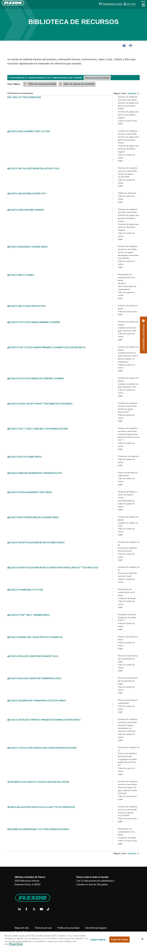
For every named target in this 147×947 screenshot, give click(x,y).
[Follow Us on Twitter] (35, 909)
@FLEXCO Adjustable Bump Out (26, 193)
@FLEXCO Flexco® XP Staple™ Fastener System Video (39, 403)
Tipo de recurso (18, 78)
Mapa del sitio (22, 928)
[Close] (142, 939)
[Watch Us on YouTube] (42, 909)
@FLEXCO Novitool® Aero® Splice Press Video (36, 542)
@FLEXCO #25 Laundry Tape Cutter (28, 131)
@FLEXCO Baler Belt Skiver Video (27, 246)
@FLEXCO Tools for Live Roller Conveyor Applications (42, 747)
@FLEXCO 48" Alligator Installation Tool (33, 168)
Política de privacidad (68, 928)
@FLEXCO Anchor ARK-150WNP (25, 209)
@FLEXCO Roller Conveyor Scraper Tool (32, 656)
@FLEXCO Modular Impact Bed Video (29, 492)
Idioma (78, 78)
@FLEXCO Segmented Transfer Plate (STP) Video (36, 700)
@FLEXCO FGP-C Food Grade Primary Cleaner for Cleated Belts (46, 347)
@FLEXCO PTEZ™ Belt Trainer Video (28, 614)
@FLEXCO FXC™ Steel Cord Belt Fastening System (37, 428)
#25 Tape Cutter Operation (24, 97)
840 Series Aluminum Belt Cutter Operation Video (38, 829)
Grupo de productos (39, 78)
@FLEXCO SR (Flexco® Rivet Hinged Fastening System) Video (44, 719)
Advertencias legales (96, 928)
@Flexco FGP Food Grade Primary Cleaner (33, 322)
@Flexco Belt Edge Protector (26, 306)
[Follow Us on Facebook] (27, 909)
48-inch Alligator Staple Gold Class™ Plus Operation (41, 807)
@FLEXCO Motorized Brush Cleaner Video (33, 517)
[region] (73, 939)
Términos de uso (43, 928)
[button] (108, 4)
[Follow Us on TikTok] (49, 909)
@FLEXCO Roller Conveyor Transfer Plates (34, 678)
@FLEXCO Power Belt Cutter (25, 589)
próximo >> (133, 93)
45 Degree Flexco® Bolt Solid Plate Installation (38, 781)
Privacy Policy (15, 944)
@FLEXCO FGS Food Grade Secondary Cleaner (35, 378)
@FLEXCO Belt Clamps (20, 274)
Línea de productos (62, 78)
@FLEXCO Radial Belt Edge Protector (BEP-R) (34, 637)
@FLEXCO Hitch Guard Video (24, 456)
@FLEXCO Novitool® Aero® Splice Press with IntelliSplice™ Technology (52, 567)
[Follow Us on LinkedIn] (20, 909)
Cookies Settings (98, 939)
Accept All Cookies (119, 939)
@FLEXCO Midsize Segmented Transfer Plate (34, 473)
